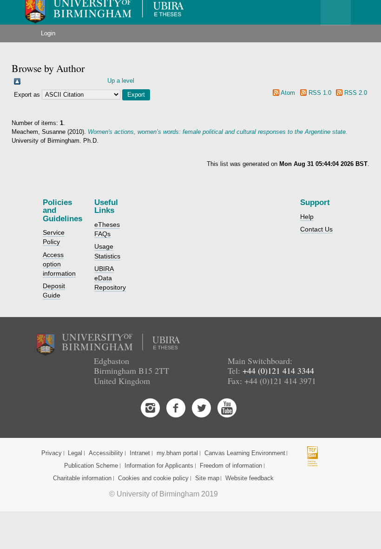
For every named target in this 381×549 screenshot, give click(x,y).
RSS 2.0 (355, 92)
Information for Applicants (159, 465)
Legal (75, 453)
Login (48, 33)
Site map (207, 478)
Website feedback (249, 478)
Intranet (140, 453)
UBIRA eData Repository (110, 278)
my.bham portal (177, 453)
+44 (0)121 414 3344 (278, 370)
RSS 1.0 (320, 92)
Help (307, 216)
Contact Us (316, 229)
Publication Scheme (91, 465)
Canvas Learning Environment (244, 453)
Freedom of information (231, 465)
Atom (288, 92)
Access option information (59, 264)
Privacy (51, 453)
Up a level (120, 80)
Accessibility (106, 453)
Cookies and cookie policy (153, 478)
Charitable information (82, 478)
